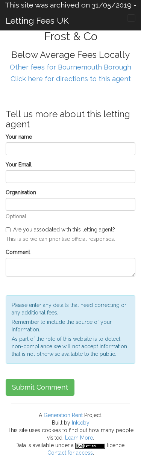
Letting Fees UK (37, 20)
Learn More (79, 438)
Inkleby (80, 423)
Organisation (21, 192)
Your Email (19, 165)
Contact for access (70, 453)
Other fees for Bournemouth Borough (70, 67)
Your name (19, 137)
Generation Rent (63, 415)
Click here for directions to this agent (71, 79)
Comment (18, 252)
